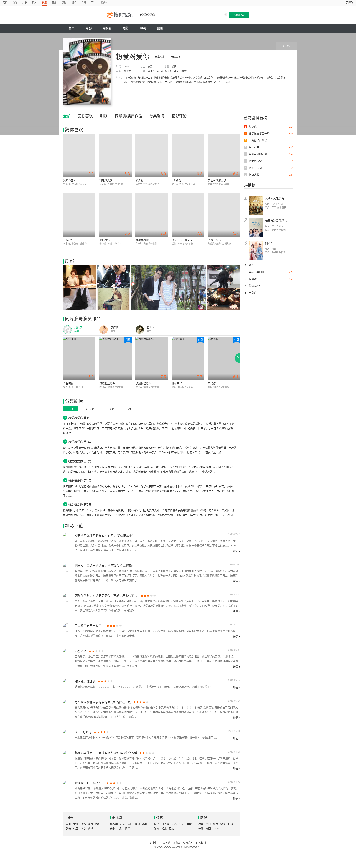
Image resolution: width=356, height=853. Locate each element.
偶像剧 (114, 824)
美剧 (112, 828)
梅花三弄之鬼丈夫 (182, 239)
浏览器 (177, 842)
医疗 (54, 2)
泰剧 (144, 824)
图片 (34, 2)
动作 (83, 824)
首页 (72, 28)
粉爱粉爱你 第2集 (79, 442)
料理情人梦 (105, 180)
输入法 (166, 842)
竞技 (171, 828)
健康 (160, 28)
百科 (93, 2)
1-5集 (70, 408)
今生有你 (68, 383)
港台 (83, 828)
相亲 (164, 828)
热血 (208, 824)
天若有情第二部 (217, 180)
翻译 (74, 2)
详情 (235, 550)
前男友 (139, 180)
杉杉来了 (177, 383)
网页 (5, 2)
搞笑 (223, 824)
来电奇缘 (104, 239)
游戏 (156, 828)
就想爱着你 (142, 239)
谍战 (137, 824)
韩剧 (120, 828)
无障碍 (349, 2)
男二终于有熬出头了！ (89, 625)
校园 (208, 828)
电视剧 (107, 28)
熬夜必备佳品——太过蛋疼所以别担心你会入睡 (106, 753)
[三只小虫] (79, 215)
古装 (122, 824)
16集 (129, 408)
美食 (189, 824)
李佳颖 (151, 71)
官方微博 (201, 842)
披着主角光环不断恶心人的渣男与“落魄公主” (104, 535)
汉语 (64, 2)
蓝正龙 (159, 71)
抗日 (130, 824)
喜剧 (68, 824)
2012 (126, 66)
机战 (230, 824)
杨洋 (127, 828)
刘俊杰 (127, 71)
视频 (44, 2)
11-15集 (109, 408)
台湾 (150, 66)
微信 (15, 2)
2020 (216, 828)
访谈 (174, 824)
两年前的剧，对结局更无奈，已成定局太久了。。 (107, 595)
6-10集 (90, 408)
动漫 (143, 28)
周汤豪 (168, 71)
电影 (89, 28)
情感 (156, 824)
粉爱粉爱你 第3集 (79, 461)
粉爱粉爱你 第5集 (79, 504)
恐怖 (90, 824)
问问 (83, 2)
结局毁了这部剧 (85, 681)
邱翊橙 (183, 71)
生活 (181, 824)
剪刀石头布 (214, 239)
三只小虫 (68, 239)
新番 (215, 824)
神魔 (200, 828)
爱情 (174, 66)
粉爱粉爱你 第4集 (79, 480)
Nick (176, 71)
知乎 (24, 2)
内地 (90, 828)
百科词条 (176, 57)
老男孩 (212, 383)
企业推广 (155, 842)
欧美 (68, 828)
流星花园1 (69, 180)
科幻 (98, 824)
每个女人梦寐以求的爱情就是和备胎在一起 (103, 702)
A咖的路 (176, 180)
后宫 (200, 824)
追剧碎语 (81, 651)
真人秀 (165, 824)
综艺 (126, 28)
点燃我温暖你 (107, 383)
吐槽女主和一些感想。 (89, 783)
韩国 (75, 828)
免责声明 (188, 842)
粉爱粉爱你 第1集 (79, 418)
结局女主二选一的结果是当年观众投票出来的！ (106, 565)
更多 (228, 82)
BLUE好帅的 (83, 732)
